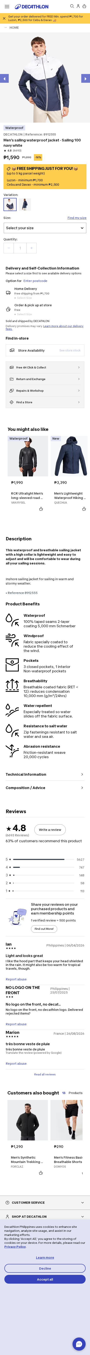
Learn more (45, 1257)
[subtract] (8, 248)
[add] (31, 248)
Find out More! (44, 928)
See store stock (70, 350)
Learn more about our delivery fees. (44, 327)
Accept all (45, 1279)
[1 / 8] (45, 77)
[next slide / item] (85, 78)
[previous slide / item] (4, 78)
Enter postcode (35, 281)
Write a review (50, 830)
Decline (45, 1268)
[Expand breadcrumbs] (6, 28)
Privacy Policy (15, 1246)
